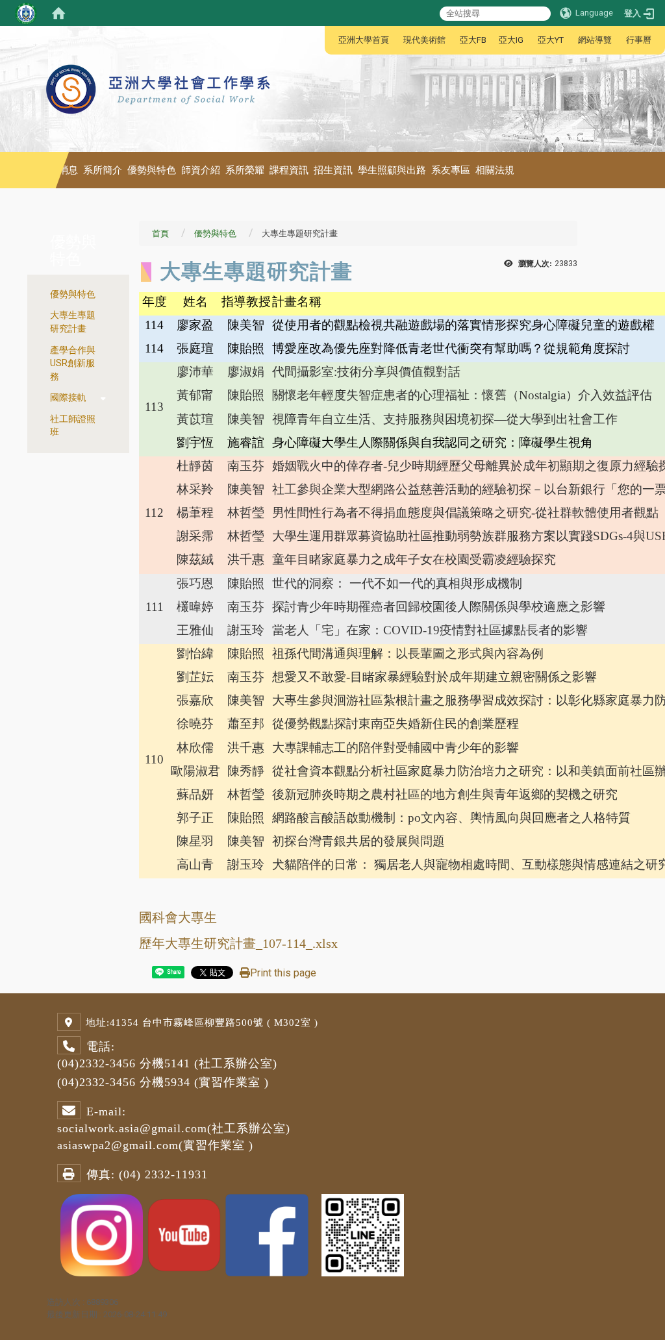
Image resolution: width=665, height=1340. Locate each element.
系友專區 (450, 170)
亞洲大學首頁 (363, 40)
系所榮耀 (244, 170)
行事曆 (638, 40)
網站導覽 (595, 40)
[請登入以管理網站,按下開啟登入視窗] (26, 13)
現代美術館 (424, 40)
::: (331, 40)
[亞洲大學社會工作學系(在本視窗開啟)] (159, 58)
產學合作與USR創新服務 (72, 363)
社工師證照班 (72, 426)
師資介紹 (200, 170)
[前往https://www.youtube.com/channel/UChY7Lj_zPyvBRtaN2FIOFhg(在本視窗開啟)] (184, 1234)
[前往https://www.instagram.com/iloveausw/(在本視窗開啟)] (101, 1234)
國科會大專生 (178, 917)
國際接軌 (68, 397)
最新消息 (58, 170)
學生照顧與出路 (392, 170)
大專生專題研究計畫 (72, 322)
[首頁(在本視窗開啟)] (58, 13)
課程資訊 (289, 170)
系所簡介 (102, 170)
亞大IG (511, 40)
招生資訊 (333, 170)
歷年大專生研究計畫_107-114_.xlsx (238, 943)
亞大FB (473, 40)
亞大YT (551, 40)
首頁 (160, 233)
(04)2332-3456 (96, 1063)
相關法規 (494, 170)
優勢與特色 (151, 170)
